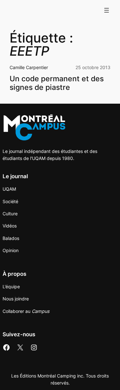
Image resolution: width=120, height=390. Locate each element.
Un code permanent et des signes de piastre (57, 83)
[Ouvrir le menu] (106, 10)
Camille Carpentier (29, 67)
